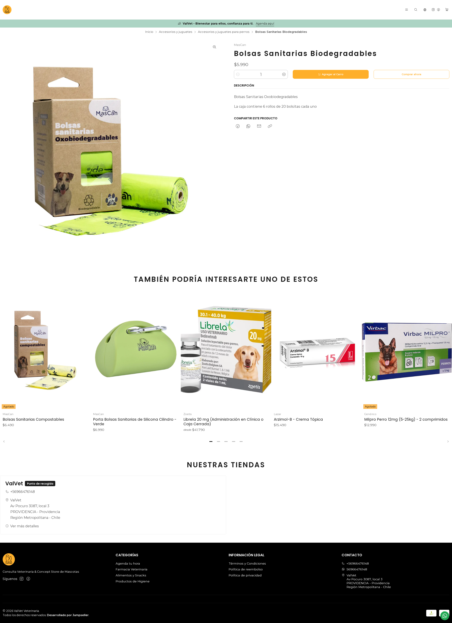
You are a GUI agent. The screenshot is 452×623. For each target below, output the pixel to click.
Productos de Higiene (133, 581)
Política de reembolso (246, 569)
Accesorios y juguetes (175, 31)
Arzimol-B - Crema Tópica (298, 419)
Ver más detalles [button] (24, 526)
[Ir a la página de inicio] (7, 9)
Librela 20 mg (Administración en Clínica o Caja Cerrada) (223, 422)
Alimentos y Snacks (131, 575)
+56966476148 (22, 492)
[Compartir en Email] (259, 126)
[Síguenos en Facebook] (438, 9)
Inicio (149, 31)
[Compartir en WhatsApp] (248, 126)
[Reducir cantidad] (238, 74)
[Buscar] (415, 10)
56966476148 (357, 569)
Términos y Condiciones (247, 563)
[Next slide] (446, 441)
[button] (211, 441)
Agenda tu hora (128, 563)
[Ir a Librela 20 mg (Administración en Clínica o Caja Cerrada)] (226, 350)
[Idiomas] (425, 10)
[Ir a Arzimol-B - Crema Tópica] (316, 350)
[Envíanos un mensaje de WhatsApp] (444, 615)
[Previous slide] (5, 441)
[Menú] (406, 10)
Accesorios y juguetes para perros (223, 31)
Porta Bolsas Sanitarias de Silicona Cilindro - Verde (134, 422)
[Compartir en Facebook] (237, 126)
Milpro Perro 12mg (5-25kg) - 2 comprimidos (406, 419)
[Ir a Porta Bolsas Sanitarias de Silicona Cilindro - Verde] (135, 350)
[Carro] (447, 10)
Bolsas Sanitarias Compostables (33, 419)
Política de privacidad (245, 575)
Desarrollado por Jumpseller (68, 615)
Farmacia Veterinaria (131, 569)
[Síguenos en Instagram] (433, 9)
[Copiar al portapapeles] (269, 126)
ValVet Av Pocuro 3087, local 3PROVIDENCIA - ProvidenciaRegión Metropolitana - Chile (35, 509)
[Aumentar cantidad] (284, 74)
